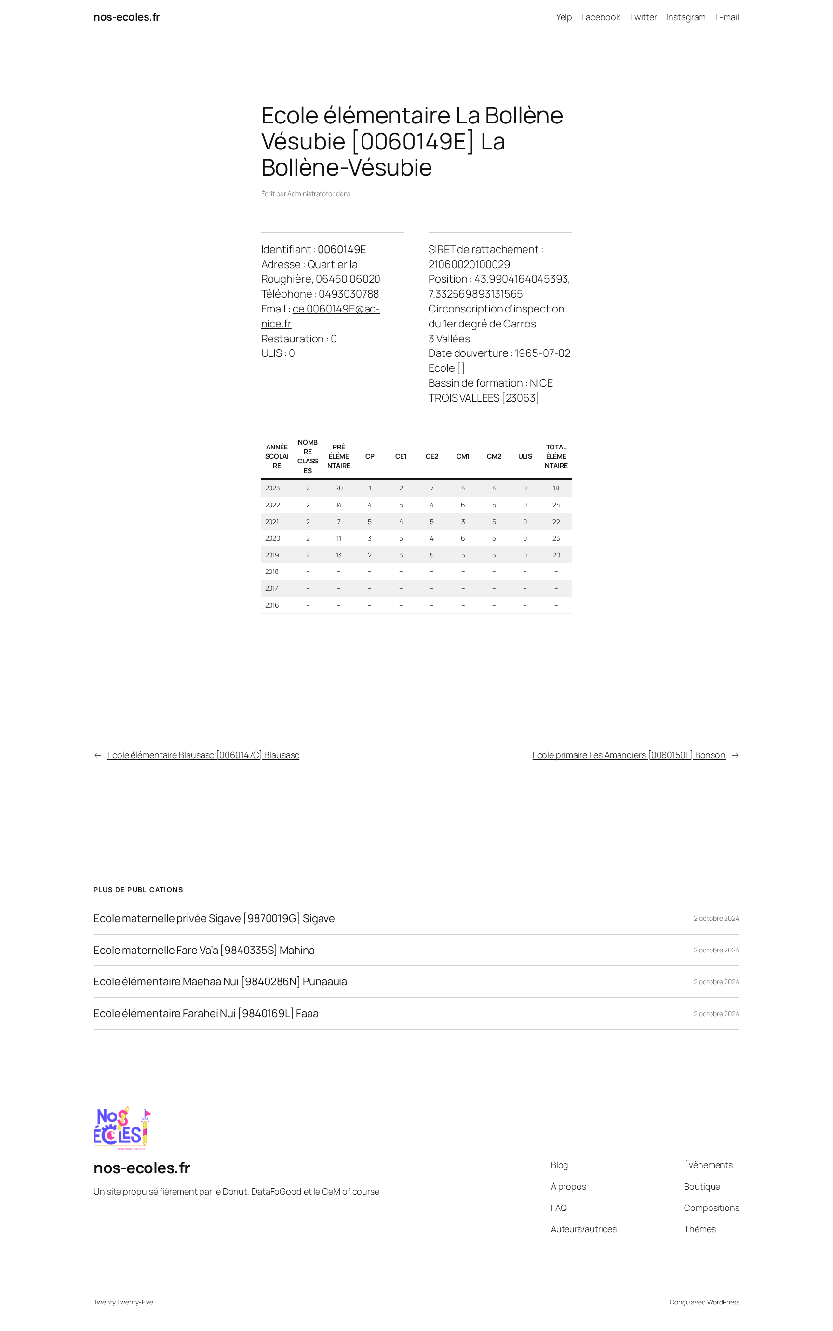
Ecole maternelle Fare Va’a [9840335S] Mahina (204, 950)
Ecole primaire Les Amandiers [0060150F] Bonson (629, 755)
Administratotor (311, 193)
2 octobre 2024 (716, 918)
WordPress (723, 1301)
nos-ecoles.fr (127, 17)
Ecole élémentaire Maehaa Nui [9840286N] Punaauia (220, 982)
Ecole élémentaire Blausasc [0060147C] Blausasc (203, 755)
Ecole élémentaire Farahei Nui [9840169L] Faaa (206, 1013)
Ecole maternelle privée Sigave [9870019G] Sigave (214, 918)
